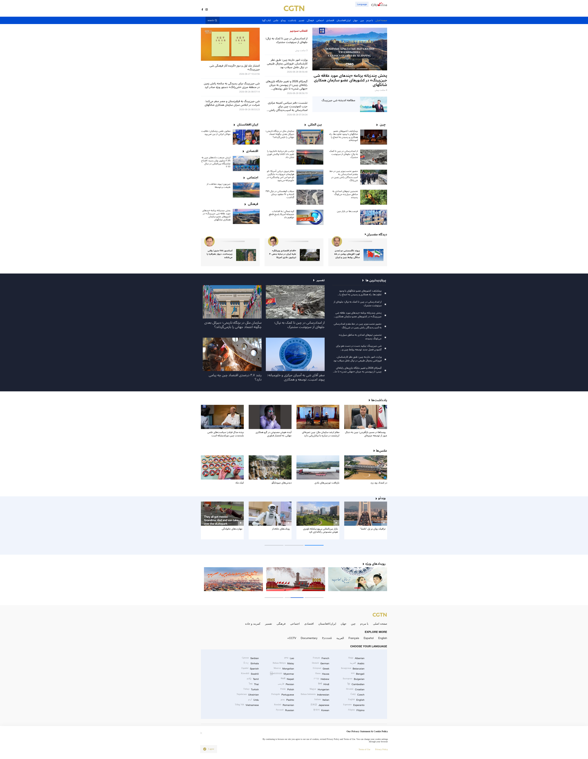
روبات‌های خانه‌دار (281, 528)
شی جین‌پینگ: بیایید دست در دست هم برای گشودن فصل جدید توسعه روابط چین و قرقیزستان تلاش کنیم (359, 347)
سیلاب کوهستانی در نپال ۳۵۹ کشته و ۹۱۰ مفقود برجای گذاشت (280, 194)
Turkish (251, 689)
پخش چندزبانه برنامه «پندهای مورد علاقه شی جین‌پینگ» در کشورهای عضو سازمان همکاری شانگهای (216, 215)
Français (354, 638)
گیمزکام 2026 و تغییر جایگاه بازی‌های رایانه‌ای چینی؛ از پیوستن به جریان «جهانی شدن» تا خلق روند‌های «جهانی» (357, 369)
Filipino (356, 710)
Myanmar (282, 673)
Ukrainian (248, 694)
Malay (283, 663)
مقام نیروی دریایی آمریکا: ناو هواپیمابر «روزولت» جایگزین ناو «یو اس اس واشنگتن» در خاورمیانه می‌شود (280, 176)
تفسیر (268, 623)
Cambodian (355, 684)
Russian (285, 710)
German (320, 663)
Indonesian (315, 694)
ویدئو (382, 498)
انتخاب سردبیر (298, 31)
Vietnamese (247, 705)
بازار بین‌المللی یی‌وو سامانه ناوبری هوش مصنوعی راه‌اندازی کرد (320, 530)
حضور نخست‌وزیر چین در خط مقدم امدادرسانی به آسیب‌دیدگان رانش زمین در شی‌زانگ (344, 176)
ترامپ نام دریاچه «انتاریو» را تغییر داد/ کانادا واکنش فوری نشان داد (280, 154)
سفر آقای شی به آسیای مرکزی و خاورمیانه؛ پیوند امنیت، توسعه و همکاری (296, 377)
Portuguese (282, 694)
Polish (287, 689)
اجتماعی (295, 623)
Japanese (320, 705)
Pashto (287, 699)
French (321, 658)
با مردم (364, 623)
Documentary (309, 638)
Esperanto (353, 705)
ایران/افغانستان (327, 623)
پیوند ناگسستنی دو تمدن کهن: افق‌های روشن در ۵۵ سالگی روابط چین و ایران (347, 254)
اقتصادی (309, 623)
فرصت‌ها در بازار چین (347, 211)
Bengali (357, 673)
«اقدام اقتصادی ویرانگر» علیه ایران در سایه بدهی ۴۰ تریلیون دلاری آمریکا (282, 254)
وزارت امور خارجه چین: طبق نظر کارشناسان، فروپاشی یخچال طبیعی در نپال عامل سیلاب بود (357, 358)
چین (353, 623)
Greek (321, 668)
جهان (343, 623)
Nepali (287, 678)
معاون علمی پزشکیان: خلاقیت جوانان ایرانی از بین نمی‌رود (215, 132)
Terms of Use (364, 749)
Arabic (357, 663)
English (382, 638)
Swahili (250, 673)
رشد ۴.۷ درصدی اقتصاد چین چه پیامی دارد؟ (235, 377)
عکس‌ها (381, 450)
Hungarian (319, 689)
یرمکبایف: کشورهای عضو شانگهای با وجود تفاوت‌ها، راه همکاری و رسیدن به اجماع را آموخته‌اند (343, 135)
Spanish (250, 668)
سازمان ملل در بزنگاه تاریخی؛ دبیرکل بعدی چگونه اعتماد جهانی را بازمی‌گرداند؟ (280, 134)
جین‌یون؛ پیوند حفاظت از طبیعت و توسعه (218, 185)
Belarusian (352, 668)
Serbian (250, 658)
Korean (321, 710)
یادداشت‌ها (379, 400)
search (211, 20)
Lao (289, 658)
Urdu (253, 699)
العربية (340, 638)
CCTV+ (291, 638)
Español (369, 638)
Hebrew (321, 678)
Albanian (356, 658)
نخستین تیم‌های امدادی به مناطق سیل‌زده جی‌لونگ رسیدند (345, 194)
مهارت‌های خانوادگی (232, 528)
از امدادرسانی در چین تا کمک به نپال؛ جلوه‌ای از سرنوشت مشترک (343, 154)
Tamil (253, 678)
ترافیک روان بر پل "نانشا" (373, 528)
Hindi (323, 684)
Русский (327, 638)
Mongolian (284, 668)
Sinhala (251, 663)
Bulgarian (353, 678)
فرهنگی (281, 623)
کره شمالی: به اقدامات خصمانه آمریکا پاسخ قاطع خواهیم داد (281, 214)
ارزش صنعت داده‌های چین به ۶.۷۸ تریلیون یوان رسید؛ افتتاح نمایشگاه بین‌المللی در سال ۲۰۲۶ (215, 162)
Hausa (322, 673)
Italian (321, 699)
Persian (286, 684)
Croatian (355, 689)
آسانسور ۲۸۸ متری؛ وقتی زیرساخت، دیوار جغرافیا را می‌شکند (219, 254)
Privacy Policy (381, 749)
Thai (254, 684)
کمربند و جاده (252, 623)
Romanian (284, 705)
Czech (357, 694)
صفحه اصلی (380, 623)
